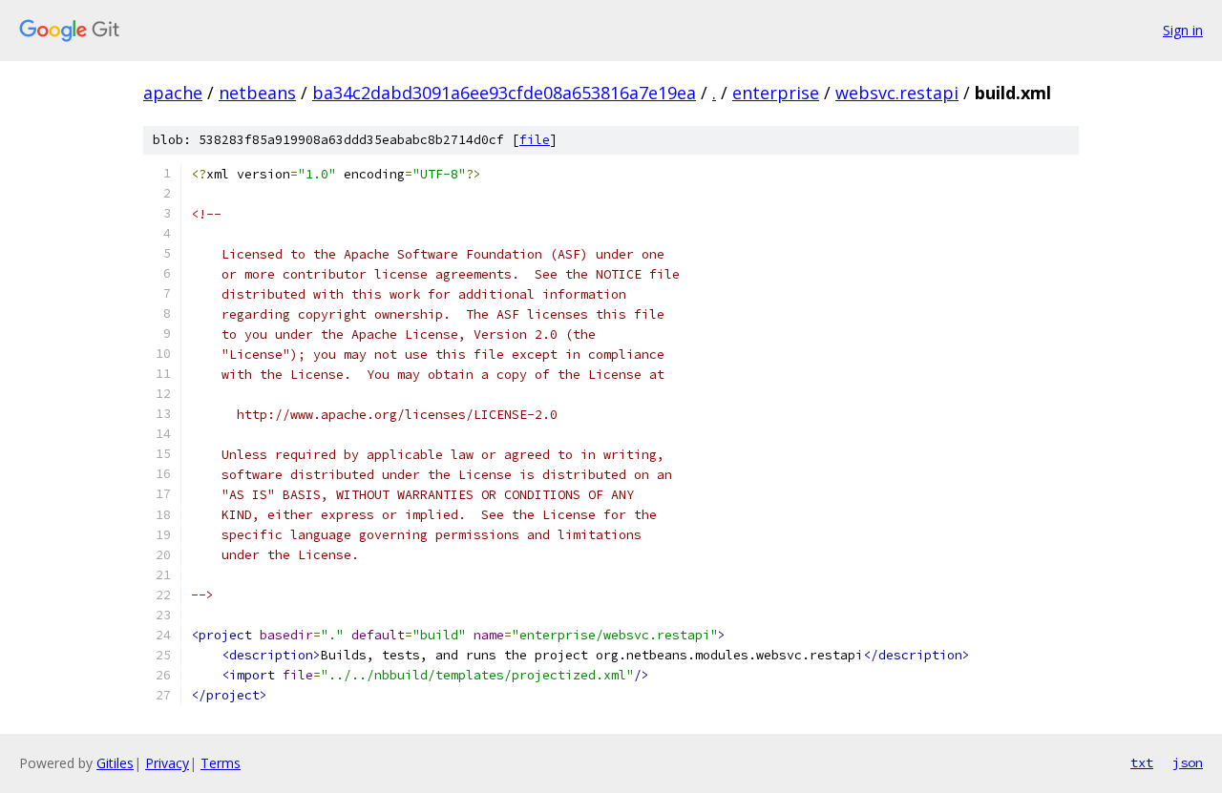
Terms (220, 763)
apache (172, 92)
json (1187, 762)
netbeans (257, 92)
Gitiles (115, 763)
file (534, 140)
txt (1141, 762)
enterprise (775, 92)
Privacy (167, 763)
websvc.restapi (897, 92)
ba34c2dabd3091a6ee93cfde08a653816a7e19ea (504, 92)
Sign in (1183, 30)
